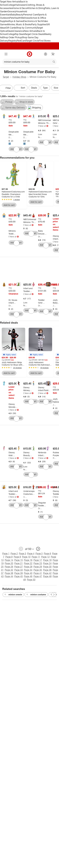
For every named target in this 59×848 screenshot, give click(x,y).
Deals (10, 31)
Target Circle (32, 40)
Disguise (40, 236)
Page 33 (18, 569)
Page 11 (36, 556)
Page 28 (28, 566)
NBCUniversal (23, 225)
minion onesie (15, 594)
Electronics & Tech (32, 21)
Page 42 (47, 573)
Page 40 (28, 573)
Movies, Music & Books (19, 24)
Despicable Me (10, 137)
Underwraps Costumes (25, 497)
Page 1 (5, 553)
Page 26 (9, 566)
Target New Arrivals (10, 1)
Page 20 (9, 563)
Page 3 (22, 553)
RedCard (21, 40)
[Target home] (29, 54)
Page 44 (9, 576)
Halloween (20, 4)
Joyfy (55, 305)
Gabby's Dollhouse (53, 126)
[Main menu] (6, 54)
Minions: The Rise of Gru (38, 126)
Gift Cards (11, 27)
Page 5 (39, 553)
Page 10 (26, 556)
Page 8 (9, 556)
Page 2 (14, 553)
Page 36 (47, 569)
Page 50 (31, 579)
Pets (11, 17)
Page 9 (17, 556)
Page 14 (9, 560)
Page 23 (38, 563)
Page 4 (30, 553)
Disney (53, 241)
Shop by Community (26, 27)
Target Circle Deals (34, 34)
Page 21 (18, 563)
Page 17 (38, 560)
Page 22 (28, 563)
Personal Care (30, 14)
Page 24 (47, 563)
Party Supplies (38, 24)
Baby (13, 14)
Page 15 (18, 560)
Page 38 (9, 573)
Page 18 (47, 560)
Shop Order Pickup (12, 37)
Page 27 (18, 566)
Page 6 (47, 553)
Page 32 (9, 569)
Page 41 (38, 573)
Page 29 (38, 566)
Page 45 (18, 576)
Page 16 (28, 560)
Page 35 (38, 569)
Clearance (18, 31)
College (11, 4)
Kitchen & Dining (36, 8)
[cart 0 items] (53, 54)
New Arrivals (30, 31)
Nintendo (38, 458)
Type (45, 87)
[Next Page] (54, 594)
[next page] (38, 549)
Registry (12, 40)
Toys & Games (16, 21)
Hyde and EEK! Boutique (23, 294)
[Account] (45, 54)
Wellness (25, 17)
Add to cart (9, 205)
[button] (9, 354)
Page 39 (18, 573)
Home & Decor (20, 8)
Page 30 (47, 566)
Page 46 (28, 576)
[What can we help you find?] (29, 62)
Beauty (19, 14)
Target (6, 76)
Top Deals (20, 34)
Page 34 (28, 569)
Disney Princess (23, 458)
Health (17, 17)
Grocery (12, 11)
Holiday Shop (19, 76)
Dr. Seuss (10, 305)
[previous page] (21, 549)
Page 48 (47, 576)
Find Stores (45, 40)
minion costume (38, 594)
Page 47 (38, 576)
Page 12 (45, 556)
